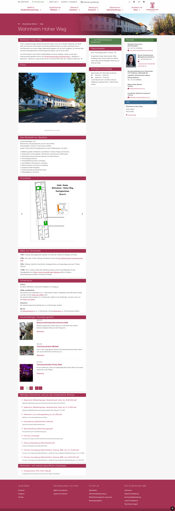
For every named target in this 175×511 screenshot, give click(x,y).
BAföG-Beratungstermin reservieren (100, 497)
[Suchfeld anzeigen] (129, 2)
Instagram (21, 494)
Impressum (128, 490)
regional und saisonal (60, 494)
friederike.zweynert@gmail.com (139, 97)
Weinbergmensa (28, 311)
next (82, 101)
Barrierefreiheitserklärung (132, 497)
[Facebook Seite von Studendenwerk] (134, 2)
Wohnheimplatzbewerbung (97, 494)
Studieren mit (137, 9)
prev (22, 101)
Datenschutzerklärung (131, 494)
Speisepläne (39, 2)
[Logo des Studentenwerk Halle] (152, 7)
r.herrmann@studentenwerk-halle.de (141, 50)
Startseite (24, 2)
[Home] (19, 24)
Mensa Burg (57, 311)
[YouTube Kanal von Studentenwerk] (143, 2)
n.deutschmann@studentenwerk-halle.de (146, 65)
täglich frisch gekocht (60, 490)
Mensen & (74, 9)
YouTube (21, 497)
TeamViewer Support (131, 504)
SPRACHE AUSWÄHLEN (91, 2)
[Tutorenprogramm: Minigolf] (27, 349)
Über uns (53, 2)
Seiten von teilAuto (29, 299)
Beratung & (93, 9)
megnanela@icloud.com (137, 88)
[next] (40, 389)
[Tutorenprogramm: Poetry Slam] (26, 371)
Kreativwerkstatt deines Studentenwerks (57, 56)
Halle (41, 24)
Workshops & (114, 9)
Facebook (21, 490)
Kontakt (64, 2)
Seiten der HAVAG (38, 295)
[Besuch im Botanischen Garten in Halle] (26, 329)
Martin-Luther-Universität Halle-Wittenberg (46, 272)
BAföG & (30, 9)
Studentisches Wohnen (29, 24)
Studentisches (55, 9)
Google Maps (131, 115)
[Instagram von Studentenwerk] (139, 2)
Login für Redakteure (131, 500)
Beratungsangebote (95, 500)
